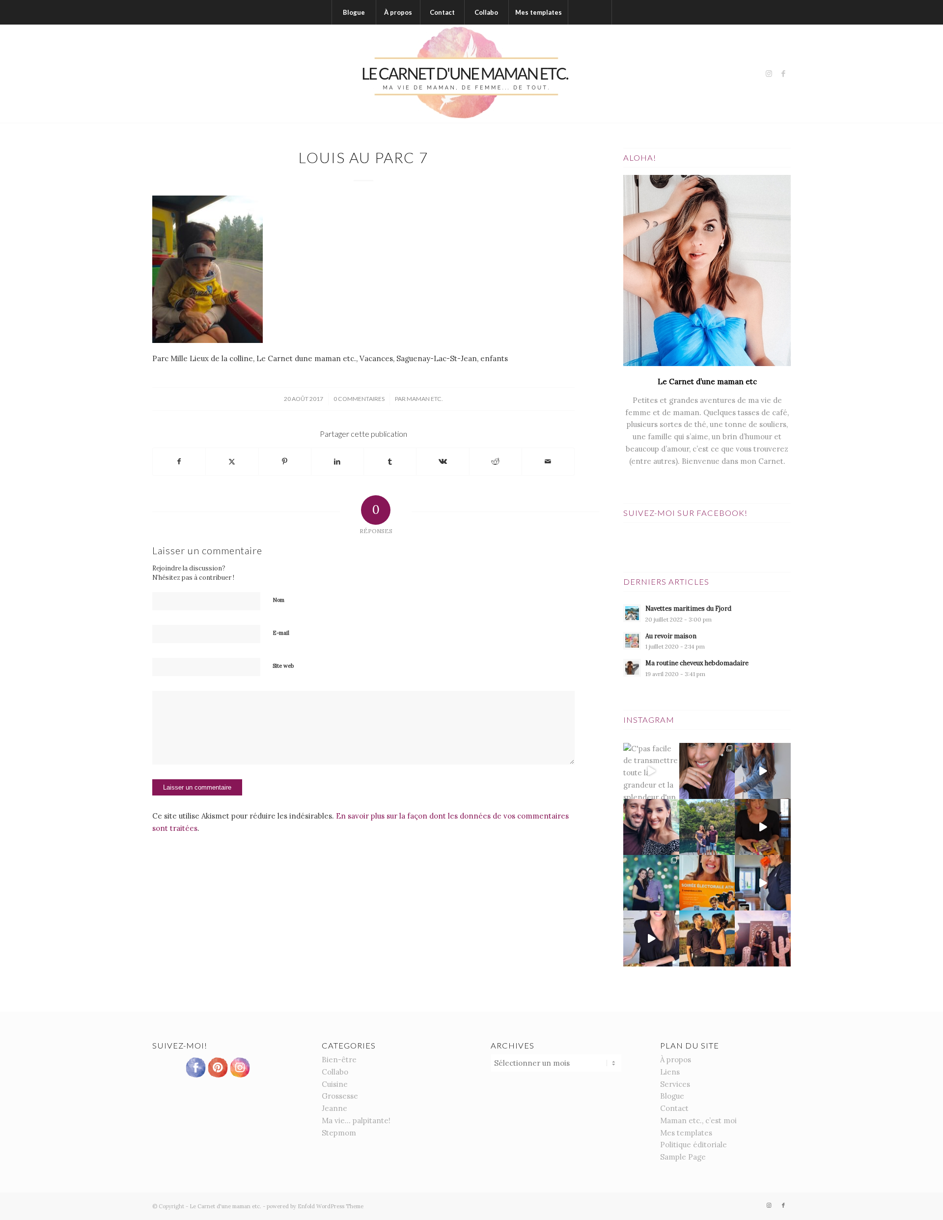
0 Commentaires (359, 398)
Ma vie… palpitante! (356, 1120)
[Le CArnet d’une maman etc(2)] (471, 74)
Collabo (335, 1072)
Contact (674, 1108)
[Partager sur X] (232, 461)
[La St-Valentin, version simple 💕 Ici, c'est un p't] (763, 827)
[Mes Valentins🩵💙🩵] (707, 827)
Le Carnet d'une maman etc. (225, 1206)
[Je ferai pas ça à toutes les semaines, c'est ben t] (763, 883)
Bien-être (339, 1059)
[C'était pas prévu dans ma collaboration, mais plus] (651, 938)
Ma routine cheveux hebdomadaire (697, 663)
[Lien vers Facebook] (783, 73)
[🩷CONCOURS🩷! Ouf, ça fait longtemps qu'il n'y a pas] (707, 771)
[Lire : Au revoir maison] (632, 641)
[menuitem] (354, 12)
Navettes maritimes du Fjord (688, 608)
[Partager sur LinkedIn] (337, 461)
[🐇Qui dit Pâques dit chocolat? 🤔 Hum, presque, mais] (763, 771)
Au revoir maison (670, 636)
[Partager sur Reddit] (496, 461)
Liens (670, 1072)
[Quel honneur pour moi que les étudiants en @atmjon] (707, 883)
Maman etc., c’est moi (698, 1120)
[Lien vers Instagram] (768, 73)
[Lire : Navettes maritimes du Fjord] (632, 613)
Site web (283, 665)
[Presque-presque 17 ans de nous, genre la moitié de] (707, 938)
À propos (675, 1059)
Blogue (672, 1096)
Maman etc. (425, 398)
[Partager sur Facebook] (179, 461)
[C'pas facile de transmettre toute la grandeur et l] (651, 771)
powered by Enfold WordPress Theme (315, 1206)
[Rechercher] (590, 12)
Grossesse (340, 1096)
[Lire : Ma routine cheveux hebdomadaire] (632, 668)
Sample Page (683, 1157)
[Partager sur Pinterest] (285, 461)
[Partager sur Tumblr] (390, 461)
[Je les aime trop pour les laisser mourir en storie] (651, 883)
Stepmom (339, 1132)
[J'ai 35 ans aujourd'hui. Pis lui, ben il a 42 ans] (651, 827)
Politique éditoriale (693, 1144)
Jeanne (334, 1108)
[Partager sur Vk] (442, 461)
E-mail (281, 632)
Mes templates (686, 1132)
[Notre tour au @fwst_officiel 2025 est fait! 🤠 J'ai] (763, 938)
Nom (278, 599)
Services (675, 1084)
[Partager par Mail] (548, 461)
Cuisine (335, 1084)
